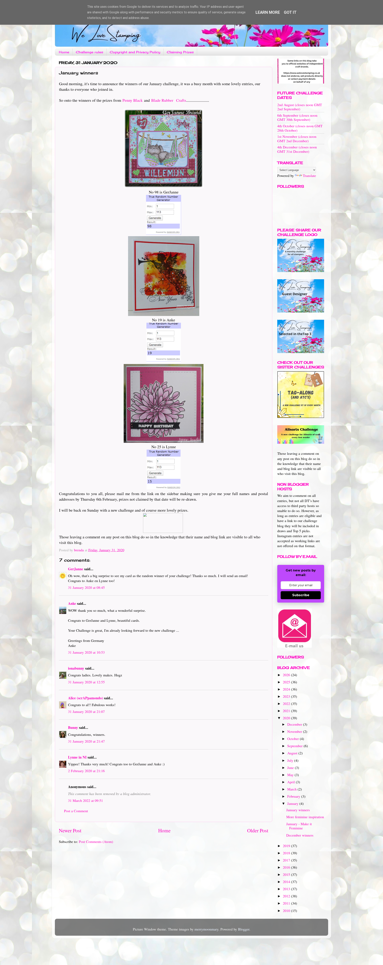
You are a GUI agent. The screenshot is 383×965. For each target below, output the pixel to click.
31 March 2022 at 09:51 (85, 800)
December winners (299, 835)
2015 (287, 874)
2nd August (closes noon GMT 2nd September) (299, 106)
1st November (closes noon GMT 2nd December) (296, 138)
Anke (72, 603)
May (291, 774)
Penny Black (132, 100)
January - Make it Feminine (299, 826)
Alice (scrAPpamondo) (85, 698)
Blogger (243, 929)
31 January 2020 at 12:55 (86, 682)
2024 (287, 689)
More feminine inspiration (305, 816)
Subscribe (300, 595)
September (295, 745)
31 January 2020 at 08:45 (86, 587)
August (292, 753)
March (292, 789)
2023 (287, 696)
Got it (290, 12)
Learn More (268, 12)
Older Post (257, 830)
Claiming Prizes (180, 52)
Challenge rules (89, 52)
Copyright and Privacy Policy (135, 52)
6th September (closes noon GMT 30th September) (297, 117)
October (293, 738)
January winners (298, 809)
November (295, 731)
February (294, 796)
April (291, 781)
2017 (287, 860)
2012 (287, 896)
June (291, 767)
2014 (287, 881)
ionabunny (76, 668)
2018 (287, 853)
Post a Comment (76, 810)
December (295, 724)
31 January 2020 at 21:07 (86, 711)
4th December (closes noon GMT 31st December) (297, 149)
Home (64, 52)
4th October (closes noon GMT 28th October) (300, 128)
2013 (287, 888)
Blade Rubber (162, 100)
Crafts (180, 100)
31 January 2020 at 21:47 (86, 741)
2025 (287, 682)
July (290, 760)
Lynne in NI (77, 757)
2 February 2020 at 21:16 (86, 770)
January (293, 803)
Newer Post (70, 830)
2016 (287, 867)
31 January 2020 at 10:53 (86, 652)
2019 (287, 845)
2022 (287, 703)
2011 (287, 903)
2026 (287, 674)
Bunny (73, 727)
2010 (287, 910)
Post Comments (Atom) (96, 841)
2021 (287, 710)
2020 (287, 717)
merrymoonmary (206, 929)
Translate (309, 175)
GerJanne (75, 568)
